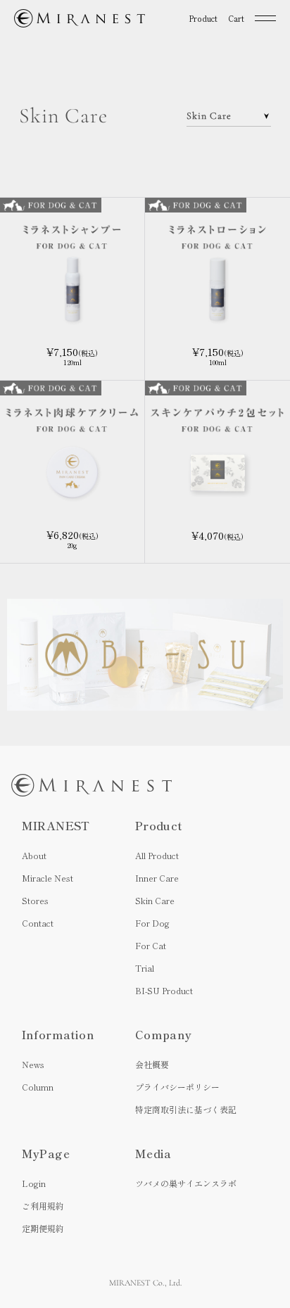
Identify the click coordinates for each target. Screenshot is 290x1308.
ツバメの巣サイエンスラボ (186, 1183)
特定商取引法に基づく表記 (186, 1109)
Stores (35, 900)
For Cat (150, 945)
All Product (157, 855)
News (33, 1064)
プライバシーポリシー (177, 1087)
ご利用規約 (43, 1206)
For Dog (152, 923)
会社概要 (152, 1064)
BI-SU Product (164, 990)
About (34, 855)
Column (37, 1087)
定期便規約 (43, 1228)
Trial (144, 968)
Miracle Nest (47, 878)
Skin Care (155, 900)
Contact (37, 923)
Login (34, 1183)
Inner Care (157, 878)
